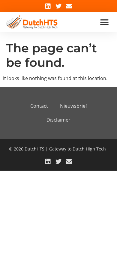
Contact (39, 106)
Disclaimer (58, 119)
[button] (104, 22)
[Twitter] (59, 6)
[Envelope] (69, 6)
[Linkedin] (48, 6)
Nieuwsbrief (73, 106)
